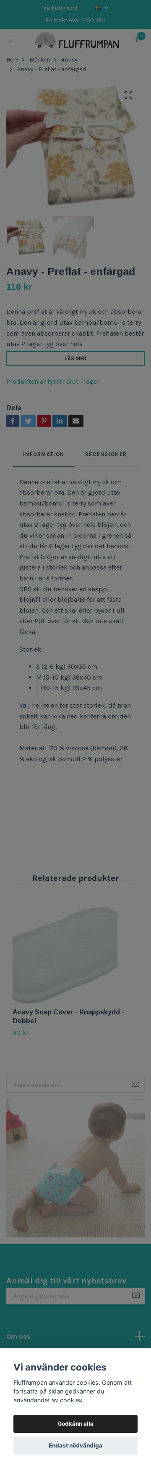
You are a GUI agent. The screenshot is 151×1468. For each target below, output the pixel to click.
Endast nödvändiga (75, 1445)
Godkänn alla (75, 1423)
